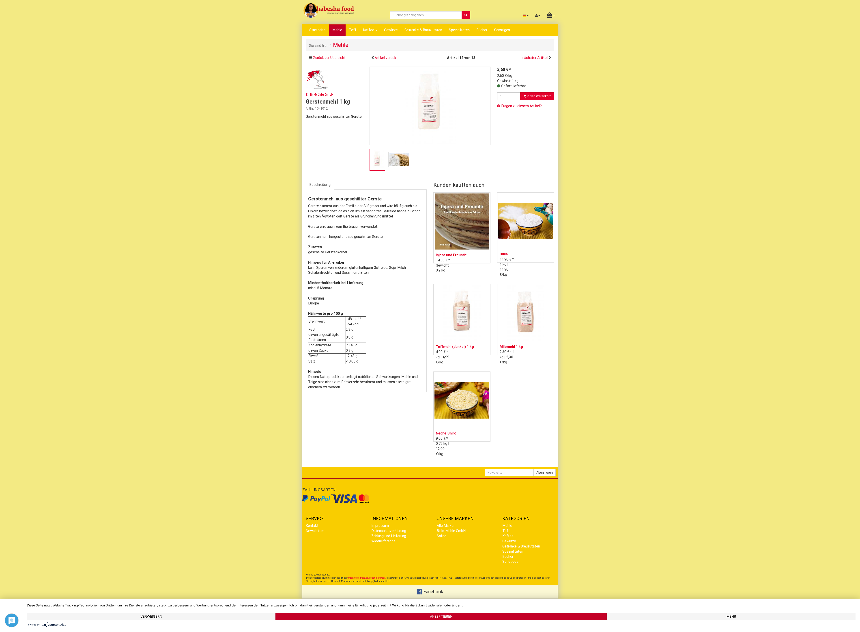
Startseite (317, 30)
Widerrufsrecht (383, 541)
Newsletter (315, 531)
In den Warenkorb (538, 96)
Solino (441, 536)
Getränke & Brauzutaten (423, 30)
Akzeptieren (441, 616)
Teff (352, 30)
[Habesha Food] (328, 10)
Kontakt (312, 525)
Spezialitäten (459, 30)
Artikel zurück (385, 58)
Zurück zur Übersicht (329, 58)
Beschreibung (320, 184)
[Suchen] (466, 15)
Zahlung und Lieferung (388, 536)
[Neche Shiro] (461, 400)
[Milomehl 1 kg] (525, 313)
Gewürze (391, 30)
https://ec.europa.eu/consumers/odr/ (367, 578)
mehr (731, 616)
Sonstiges (502, 30)
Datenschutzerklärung (388, 531)
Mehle (337, 30)
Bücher (481, 30)
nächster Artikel (535, 58)
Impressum (380, 525)
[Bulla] (525, 221)
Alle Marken (446, 525)
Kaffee (369, 30)
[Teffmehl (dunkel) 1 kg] (461, 313)
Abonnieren (544, 472)
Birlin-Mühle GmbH (451, 531)
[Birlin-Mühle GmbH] (317, 79)
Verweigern (151, 616)
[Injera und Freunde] (461, 221)
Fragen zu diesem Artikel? (521, 106)
